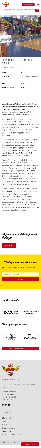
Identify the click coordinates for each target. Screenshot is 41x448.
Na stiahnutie (6, 431)
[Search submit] (37, 9)
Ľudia (4, 421)
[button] (38, 312)
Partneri (4, 425)
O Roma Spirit (6, 418)
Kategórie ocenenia (8, 428)
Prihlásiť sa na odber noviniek (12, 435)
